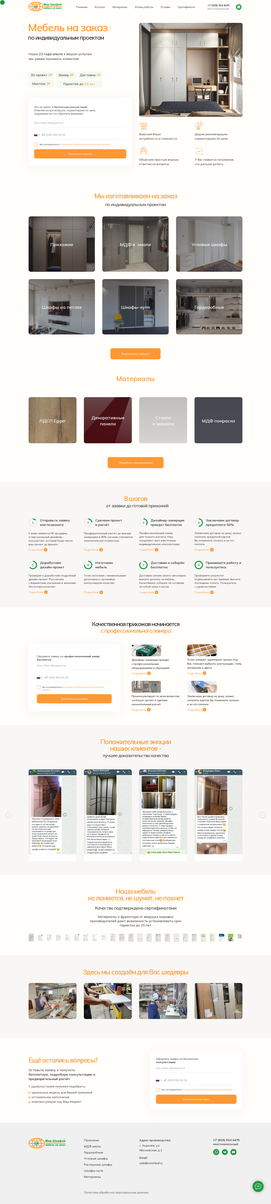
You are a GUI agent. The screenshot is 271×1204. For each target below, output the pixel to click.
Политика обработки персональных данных (116, 1192)
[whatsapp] (239, 7)
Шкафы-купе (93, 1170)
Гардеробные (93, 1152)
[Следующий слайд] (262, 815)
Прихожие (91, 1140)
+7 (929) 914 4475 (219, 5)
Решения (81, 7)
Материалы (120, 7)
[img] (216, 1152)
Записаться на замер (74, 698)
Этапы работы (144, 7)
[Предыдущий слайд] (8, 815)
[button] (135, 353)
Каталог (100, 7)
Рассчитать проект (80, 154)
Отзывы (165, 7)
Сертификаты (186, 7)
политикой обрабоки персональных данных (85, 144)
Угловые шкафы (96, 1158)
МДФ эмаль (92, 1146)
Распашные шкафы (98, 1164)
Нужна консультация (196, 1099)
